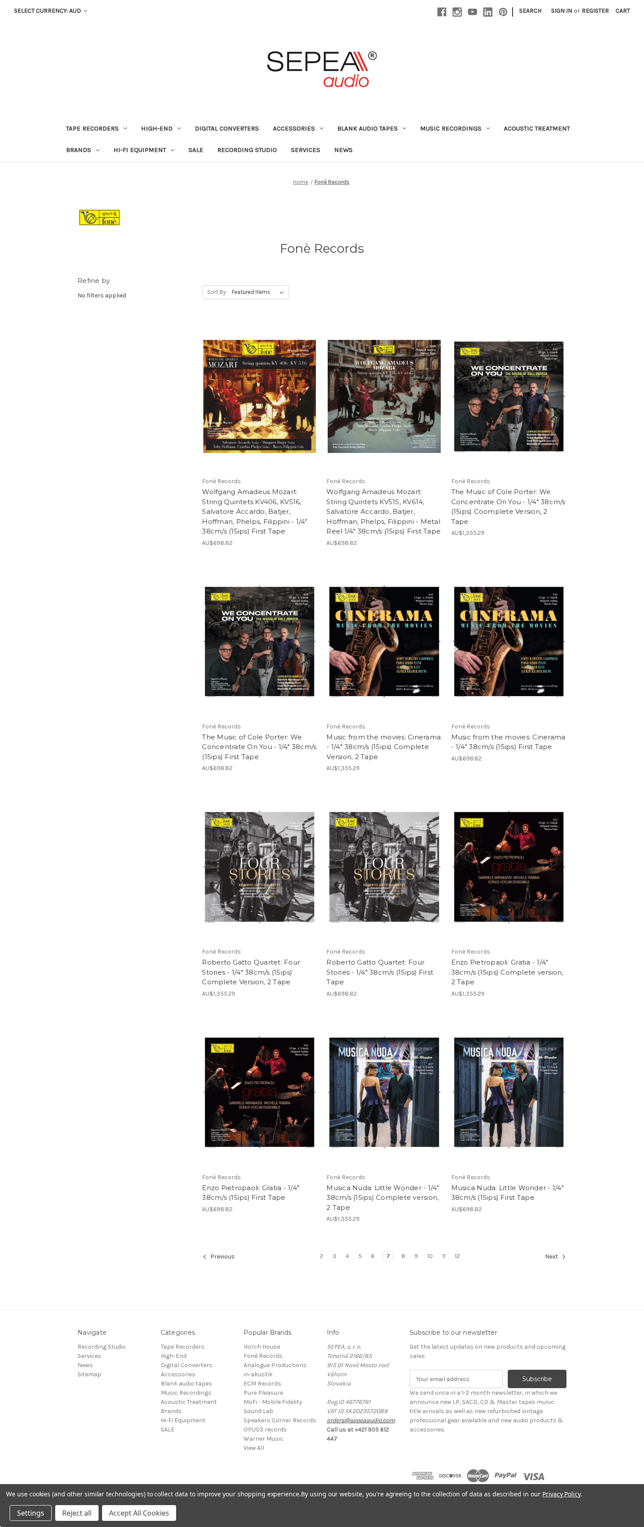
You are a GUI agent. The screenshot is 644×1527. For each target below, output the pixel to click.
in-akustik (258, 1374)
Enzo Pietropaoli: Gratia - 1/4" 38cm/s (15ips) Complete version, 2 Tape (507, 972)
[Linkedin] (487, 12)
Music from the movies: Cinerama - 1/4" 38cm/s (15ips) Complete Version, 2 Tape (383, 747)
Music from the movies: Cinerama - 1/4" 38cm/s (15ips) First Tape (508, 742)
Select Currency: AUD (48, 10)
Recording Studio (247, 150)
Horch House (262, 1346)
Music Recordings (450, 128)
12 (457, 1256)
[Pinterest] (503, 12)
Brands (78, 150)
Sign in (561, 10)
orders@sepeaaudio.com (361, 1420)
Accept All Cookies (139, 1513)
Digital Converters (227, 128)
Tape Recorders (92, 128)
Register (595, 10)
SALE (195, 150)
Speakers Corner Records (280, 1420)
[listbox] (259, 292)
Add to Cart (259, 404)
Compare (256, 388)
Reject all (77, 1513)
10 (430, 1256)
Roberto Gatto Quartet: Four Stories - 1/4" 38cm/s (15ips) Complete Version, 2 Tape (251, 972)
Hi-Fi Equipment (139, 150)
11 (444, 1256)
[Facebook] (441, 12)
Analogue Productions (275, 1365)
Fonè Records (263, 1356)
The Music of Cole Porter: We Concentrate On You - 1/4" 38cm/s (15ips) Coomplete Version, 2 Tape (508, 507)
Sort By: (217, 292)
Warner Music (263, 1438)
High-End (157, 128)
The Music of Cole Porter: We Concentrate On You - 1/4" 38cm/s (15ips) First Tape (259, 747)
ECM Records (262, 1383)
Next (552, 1257)
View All (254, 1448)
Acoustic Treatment (537, 128)
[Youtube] (472, 12)
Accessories (294, 128)
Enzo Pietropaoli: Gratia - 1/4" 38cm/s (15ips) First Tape (250, 1193)
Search (530, 10)
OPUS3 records (265, 1429)
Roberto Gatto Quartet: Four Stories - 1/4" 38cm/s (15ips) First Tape (379, 972)
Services (305, 150)
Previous (222, 1257)
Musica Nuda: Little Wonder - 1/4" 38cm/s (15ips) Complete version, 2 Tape (382, 1198)
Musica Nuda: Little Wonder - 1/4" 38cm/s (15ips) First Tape (507, 1193)
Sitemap (89, 1374)
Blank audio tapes (367, 128)
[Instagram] (457, 12)
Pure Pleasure (263, 1392)
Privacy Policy (561, 1494)
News (343, 150)
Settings (30, 1513)
